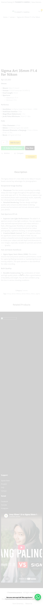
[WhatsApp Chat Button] (38, 597)
